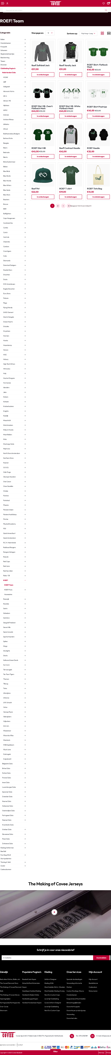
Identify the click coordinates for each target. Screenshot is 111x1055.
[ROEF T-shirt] (70, 175)
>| (68, 206)
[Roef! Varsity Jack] (70, 51)
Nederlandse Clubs (23, 16)
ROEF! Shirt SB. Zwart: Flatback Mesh (42, 107)
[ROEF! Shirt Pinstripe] (98, 93)
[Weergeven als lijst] (109, 33)
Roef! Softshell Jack (41, 65)
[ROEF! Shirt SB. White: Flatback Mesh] (70, 93)
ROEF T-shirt (65, 189)
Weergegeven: (37, 33)
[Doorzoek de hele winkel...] (106, 10)
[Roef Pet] (43, 175)
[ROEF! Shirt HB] (43, 134)
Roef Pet (36, 189)
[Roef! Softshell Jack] (43, 51)
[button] (43, 74)
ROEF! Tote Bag (94, 189)
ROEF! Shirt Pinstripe (97, 107)
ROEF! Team (40, 16)
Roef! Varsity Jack (67, 65)
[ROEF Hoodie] (98, 134)
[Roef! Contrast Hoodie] (70, 134)
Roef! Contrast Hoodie (69, 148)
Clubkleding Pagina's (9, 16)
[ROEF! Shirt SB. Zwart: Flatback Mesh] (43, 93)
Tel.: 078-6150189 (82, 1036)
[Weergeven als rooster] (102, 33)
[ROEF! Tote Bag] (98, 175)
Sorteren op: (72, 33)
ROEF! (33, 16)
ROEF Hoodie (93, 148)
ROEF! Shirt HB (39, 148)
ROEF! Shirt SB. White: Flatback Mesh (70, 107)
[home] (0, 16)
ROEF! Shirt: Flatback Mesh (97, 66)
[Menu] (2, 3)
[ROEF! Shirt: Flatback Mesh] (98, 51)
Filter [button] (55, 1051)
